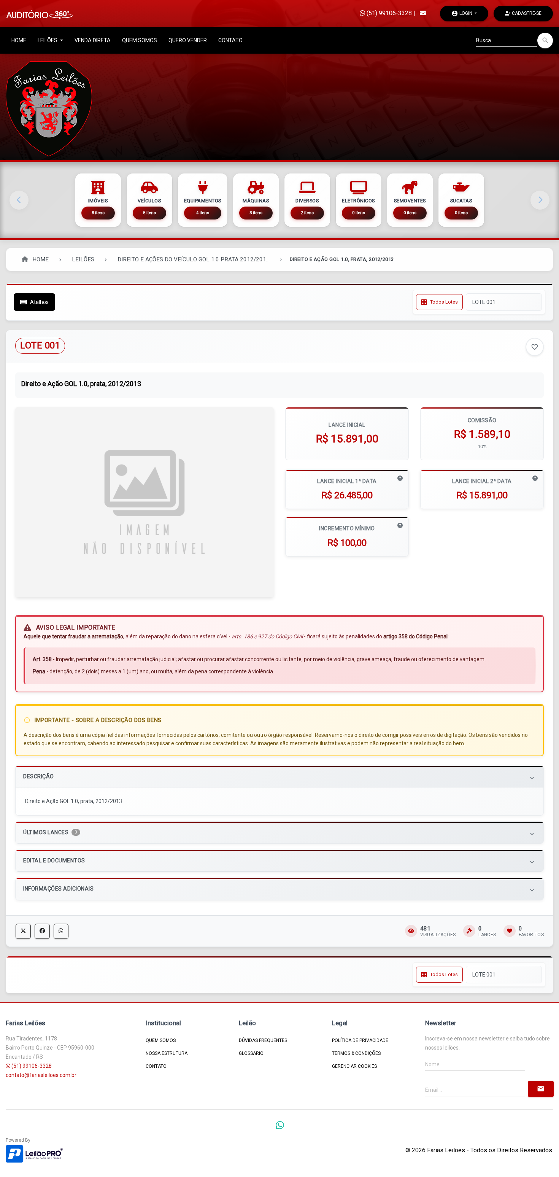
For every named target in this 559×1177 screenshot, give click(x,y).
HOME (18, 40)
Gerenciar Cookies (354, 1066)
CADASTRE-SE (526, 13)
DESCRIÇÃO (279, 777)
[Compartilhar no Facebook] (42, 931)
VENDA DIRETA (93, 40)
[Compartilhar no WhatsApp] (61, 931)
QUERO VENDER (187, 40)
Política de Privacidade (360, 1040)
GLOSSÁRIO (251, 1053)
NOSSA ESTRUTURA (166, 1053)
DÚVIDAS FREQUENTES (263, 1040)
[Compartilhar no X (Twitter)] (23, 931)
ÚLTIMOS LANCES (279, 833)
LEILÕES (48, 40)
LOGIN (462, 13)
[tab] (279, 776)
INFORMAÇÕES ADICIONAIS (279, 890)
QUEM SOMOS (139, 40)
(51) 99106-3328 (388, 13)
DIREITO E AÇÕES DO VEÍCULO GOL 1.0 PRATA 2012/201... (194, 259)
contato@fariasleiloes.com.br (41, 1075)
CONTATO (230, 40)
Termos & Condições (356, 1053)
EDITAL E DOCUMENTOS (279, 861)
